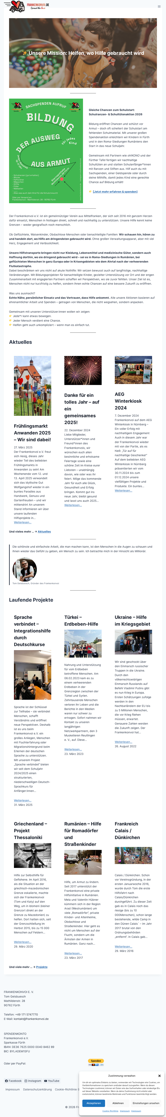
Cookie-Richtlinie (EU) (69, 1089)
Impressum (125, 1111)
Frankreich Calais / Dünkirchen (127, 830)
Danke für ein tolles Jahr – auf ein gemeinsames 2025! (81, 408)
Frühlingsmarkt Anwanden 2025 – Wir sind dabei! (32, 432)
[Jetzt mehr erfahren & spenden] (115, 191)
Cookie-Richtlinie (110, 1111)
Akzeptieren (94, 1103)
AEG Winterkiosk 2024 (128, 401)
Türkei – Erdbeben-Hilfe (81, 620)
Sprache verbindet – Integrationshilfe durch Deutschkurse (32, 630)
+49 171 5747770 (26, 1014)
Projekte (41, 967)
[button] (159, 1075)
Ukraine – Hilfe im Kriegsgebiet (132, 620)
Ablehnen (118, 1103)
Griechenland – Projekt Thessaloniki (30, 830)
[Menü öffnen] (159, 6)
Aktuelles (44, 531)
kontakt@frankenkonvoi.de (31, 1019)
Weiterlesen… (22, 522)
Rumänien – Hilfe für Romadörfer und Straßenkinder (82, 834)
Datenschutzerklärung (37, 1089)
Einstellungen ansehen (146, 1103)
